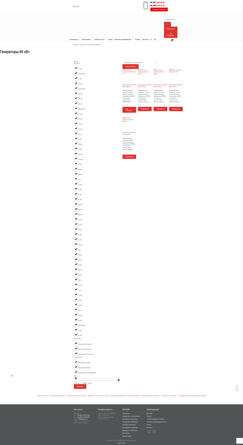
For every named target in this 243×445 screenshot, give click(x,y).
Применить (80, 386)
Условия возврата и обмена (155, 419)
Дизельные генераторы (129, 430)
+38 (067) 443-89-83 (83, 417)
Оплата (149, 416)
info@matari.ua (83, 419)
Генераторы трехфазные (130, 422)
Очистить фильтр (130, 66)
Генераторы (83, 44)
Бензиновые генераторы (130, 427)
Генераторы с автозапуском (131, 416)
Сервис (149, 424)
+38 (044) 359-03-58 (83, 415)
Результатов (171, 29)
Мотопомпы (126, 433)
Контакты (149, 427)
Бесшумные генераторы (130, 419)
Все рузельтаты (170, 34)
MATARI (75, 44)
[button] (75, 39)
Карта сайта (121, 443)
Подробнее (145, 109)
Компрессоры (126, 436)
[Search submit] (167, 24)
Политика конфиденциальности (156, 422)
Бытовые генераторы (129, 424)
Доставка (149, 413)
